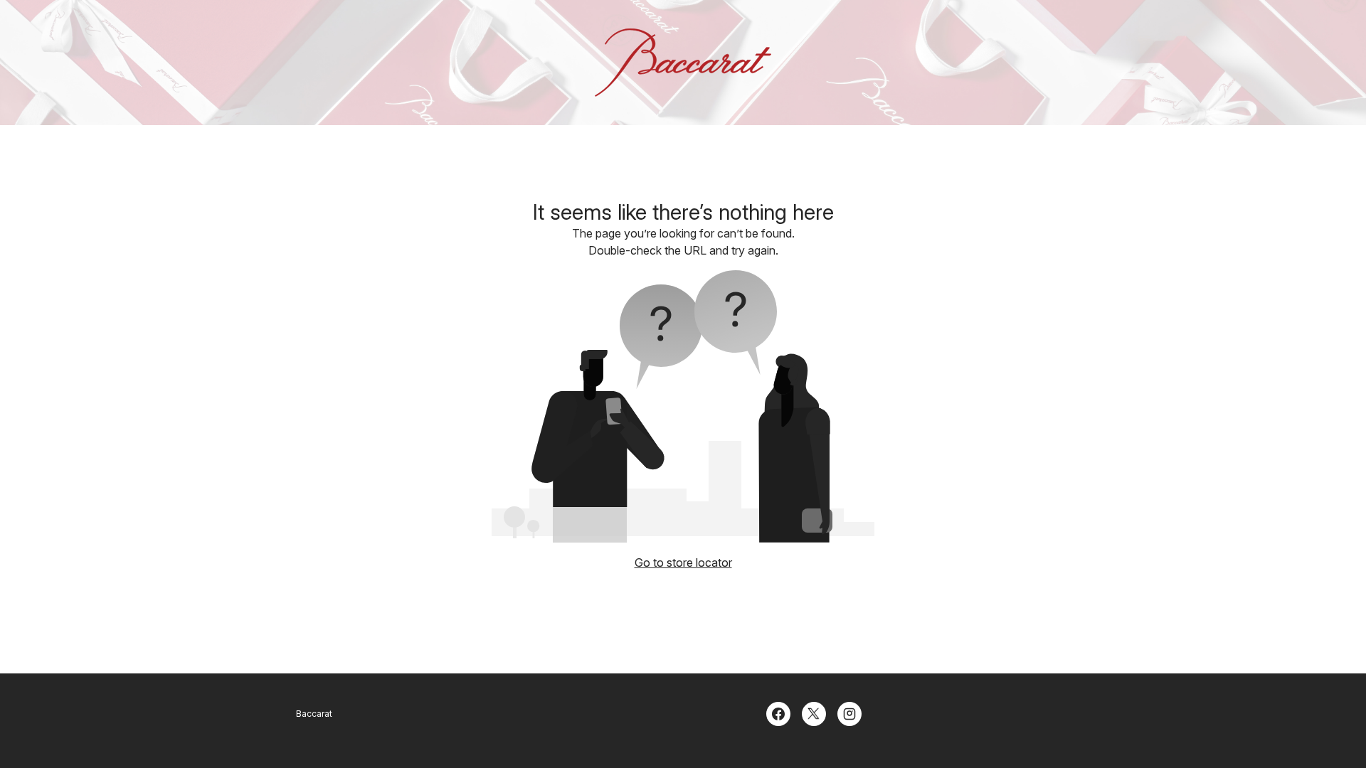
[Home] (683, 62)
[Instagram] (849, 712)
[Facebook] (778, 712)
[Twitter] (814, 712)
